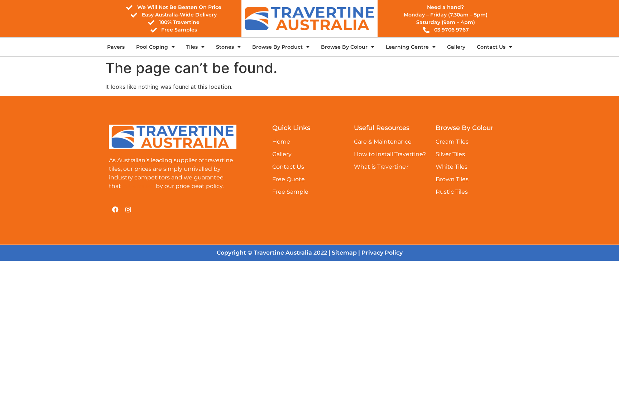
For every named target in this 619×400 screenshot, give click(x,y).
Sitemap (344, 252)
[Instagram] (128, 209)
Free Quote (288, 179)
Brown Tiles (452, 179)
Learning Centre (407, 47)
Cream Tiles (452, 141)
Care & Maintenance (383, 141)
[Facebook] (115, 209)
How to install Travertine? (390, 154)
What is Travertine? (381, 166)
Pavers (116, 47)
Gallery (456, 47)
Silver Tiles (450, 154)
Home (281, 141)
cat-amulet (138, 186)
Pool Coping (152, 47)
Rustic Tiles (452, 191)
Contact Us (491, 47)
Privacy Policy (382, 252)
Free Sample (290, 191)
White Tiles (451, 166)
